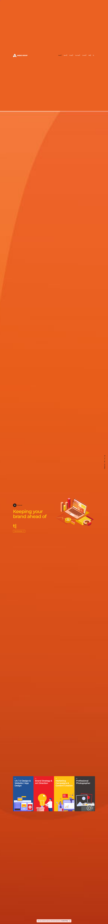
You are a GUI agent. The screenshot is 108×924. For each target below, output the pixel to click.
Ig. (104, 455)
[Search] (93, 55)
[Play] (14, 503)
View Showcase (18, 533)
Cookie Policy (64, 920)
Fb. (104, 461)
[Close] (70, 921)
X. (104, 458)
